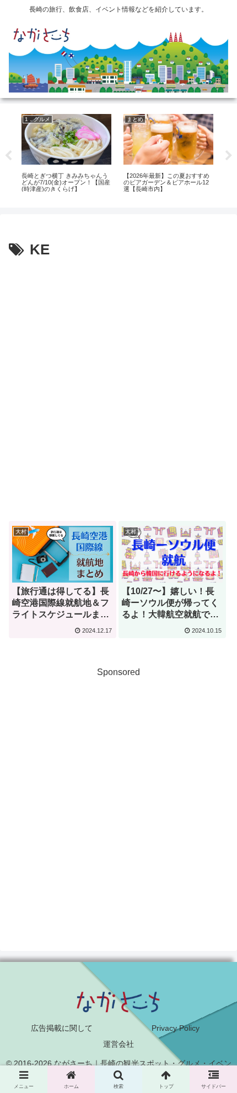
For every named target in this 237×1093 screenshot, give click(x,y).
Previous (8, 155)
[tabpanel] (66, 153)
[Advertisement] (118, 386)
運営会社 (118, 1044)
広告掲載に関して (62, 1028)
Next (228, 155)
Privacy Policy (176, 1028)
